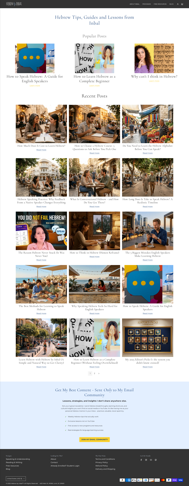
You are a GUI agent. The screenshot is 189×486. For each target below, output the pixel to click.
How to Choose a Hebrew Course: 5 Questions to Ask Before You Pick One (94, 147)
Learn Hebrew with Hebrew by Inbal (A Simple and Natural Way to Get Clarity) (41, 361)
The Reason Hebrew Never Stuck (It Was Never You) (41, 254)
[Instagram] (146, 460)
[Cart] (182, 4)
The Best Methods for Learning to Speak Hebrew (41, 307)
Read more (41, 150)
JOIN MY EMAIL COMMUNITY (94, 439)
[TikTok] (156, 460)
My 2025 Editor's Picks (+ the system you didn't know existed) (147, 361)
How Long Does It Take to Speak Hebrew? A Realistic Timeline (148, 200)
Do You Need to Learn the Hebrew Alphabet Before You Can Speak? (147, 147)
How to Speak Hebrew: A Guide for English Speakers (147, 307)
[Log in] (178, 4)
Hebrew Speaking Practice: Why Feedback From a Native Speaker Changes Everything (41, 200)
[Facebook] (141, 460)
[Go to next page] (99, 373)
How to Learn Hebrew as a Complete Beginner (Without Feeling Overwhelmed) (94, 361)
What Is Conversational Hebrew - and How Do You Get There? (94, 200)
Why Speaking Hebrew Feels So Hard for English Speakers (95, 307)
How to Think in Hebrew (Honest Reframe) (94, 252)
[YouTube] (151, 460)
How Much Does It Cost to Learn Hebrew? (41, 145)
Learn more (35, 86)
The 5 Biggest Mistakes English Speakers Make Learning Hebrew (147, 254)
